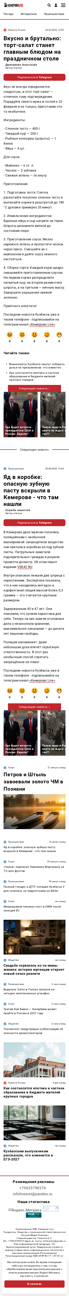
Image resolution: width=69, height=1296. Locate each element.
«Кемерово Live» (42, 324)
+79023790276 (32, 1188)
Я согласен (34, 1284)
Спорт (11, 767)
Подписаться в (34, 77)
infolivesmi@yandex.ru (33, 1194)
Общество (13, 960)
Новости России (16, 30)
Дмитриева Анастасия (21, 64)
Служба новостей (17, 510)
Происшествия (16, 468)
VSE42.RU (24, 567)
